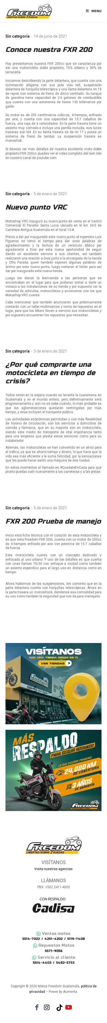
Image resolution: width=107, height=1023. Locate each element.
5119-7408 (76, 939)
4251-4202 (53, 939)
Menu (96, 11)
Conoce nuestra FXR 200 (48, 50)
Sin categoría (17, 36)
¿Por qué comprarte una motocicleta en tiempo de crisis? (50, 372)
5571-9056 (54, 951)
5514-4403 (42, 963)
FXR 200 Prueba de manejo (53, 521)
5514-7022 (31, 939)
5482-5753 (65, 963)
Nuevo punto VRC (36, 207)
